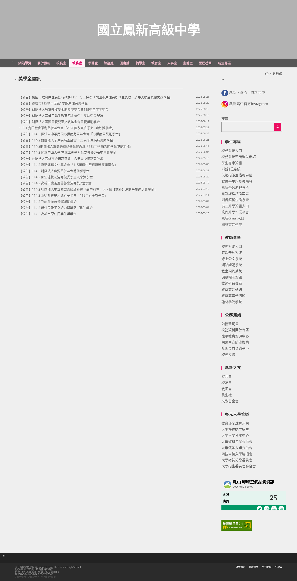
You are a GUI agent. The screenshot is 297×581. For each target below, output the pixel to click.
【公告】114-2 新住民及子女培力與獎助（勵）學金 (56, 208)
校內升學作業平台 (235, 212)
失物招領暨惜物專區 (236, 175)
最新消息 (240, 567)
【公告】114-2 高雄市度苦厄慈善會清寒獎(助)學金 (55, 183)
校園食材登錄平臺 (235, 348)
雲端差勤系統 (231, 252)
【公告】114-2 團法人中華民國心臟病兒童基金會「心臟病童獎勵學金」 (70, 134)
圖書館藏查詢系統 (235, 199)
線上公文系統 (231, 258)
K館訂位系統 (231, 169)
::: (13, 62)
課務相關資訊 (231, 277)
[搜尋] (277, 127)
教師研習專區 (231, 283)
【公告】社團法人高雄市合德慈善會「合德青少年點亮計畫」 (62, 158)
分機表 (278, 567)
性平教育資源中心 (235, 336)
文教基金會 (230, 401)
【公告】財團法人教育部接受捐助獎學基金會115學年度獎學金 (63, 109)
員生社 (226, 395)
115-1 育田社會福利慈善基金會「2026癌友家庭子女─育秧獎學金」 (67, 128)
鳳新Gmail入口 (232, 218)
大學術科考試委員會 (236, 441)
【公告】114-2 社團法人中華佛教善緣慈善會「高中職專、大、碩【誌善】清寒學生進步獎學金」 (88, 189)
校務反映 (228, 354)
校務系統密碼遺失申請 (238, 156)
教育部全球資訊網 (235, 423)
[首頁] (266, 74)
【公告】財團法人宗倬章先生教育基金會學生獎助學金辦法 (61, 115)
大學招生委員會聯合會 (238, 466)
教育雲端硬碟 (231, 289)
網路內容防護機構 (235, 342)
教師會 (226, 389)
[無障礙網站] (236, 525)
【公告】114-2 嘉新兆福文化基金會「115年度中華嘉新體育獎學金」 (68, 164)
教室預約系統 (231, 271)
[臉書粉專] (224, 92)
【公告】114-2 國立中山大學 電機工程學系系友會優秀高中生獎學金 (67, 152)
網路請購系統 (231, 265)
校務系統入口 (231, 150)
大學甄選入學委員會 (236, 447)
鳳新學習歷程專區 (235, 187)
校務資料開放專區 (235, 330)
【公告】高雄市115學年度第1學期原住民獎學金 (53, 103)
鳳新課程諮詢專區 (235, 193)
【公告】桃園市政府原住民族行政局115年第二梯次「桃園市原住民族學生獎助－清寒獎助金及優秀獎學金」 (96, 97)
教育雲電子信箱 (233, 295)
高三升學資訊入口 (235, 206)
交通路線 (267, 567)
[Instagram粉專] (224, 103)
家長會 (226, 376)
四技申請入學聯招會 (236, 454)
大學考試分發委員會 (236, 460)
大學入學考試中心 (235, 435)
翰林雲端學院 (231, 224)
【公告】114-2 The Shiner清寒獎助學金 (48, 201)
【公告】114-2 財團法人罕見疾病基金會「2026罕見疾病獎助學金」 (67, 140)
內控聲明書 (230, 324)
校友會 (226, 382)
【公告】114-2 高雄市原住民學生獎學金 (48, 214)
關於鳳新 (253, 567)
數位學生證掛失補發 (236, 181)
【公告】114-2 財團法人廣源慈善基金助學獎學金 (54, 171)
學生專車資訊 (231, 163)
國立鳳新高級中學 (148, 29)
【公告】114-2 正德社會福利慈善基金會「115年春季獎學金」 (63, 195)
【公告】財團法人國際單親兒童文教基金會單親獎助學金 (59, 122)
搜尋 (224, 118)
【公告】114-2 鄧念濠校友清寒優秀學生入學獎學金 (56, 177)
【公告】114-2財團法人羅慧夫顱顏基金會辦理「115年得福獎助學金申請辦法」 (76, 146)
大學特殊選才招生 (235, 429)
